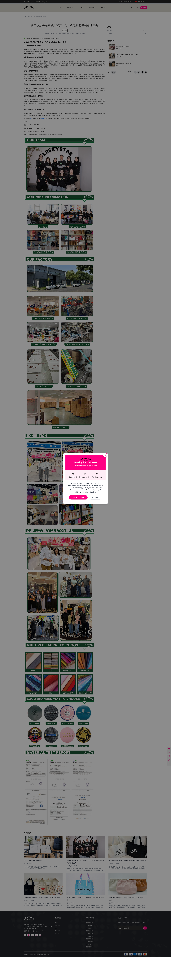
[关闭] (105, 455)
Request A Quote (78, 497)
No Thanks (95, 497)
